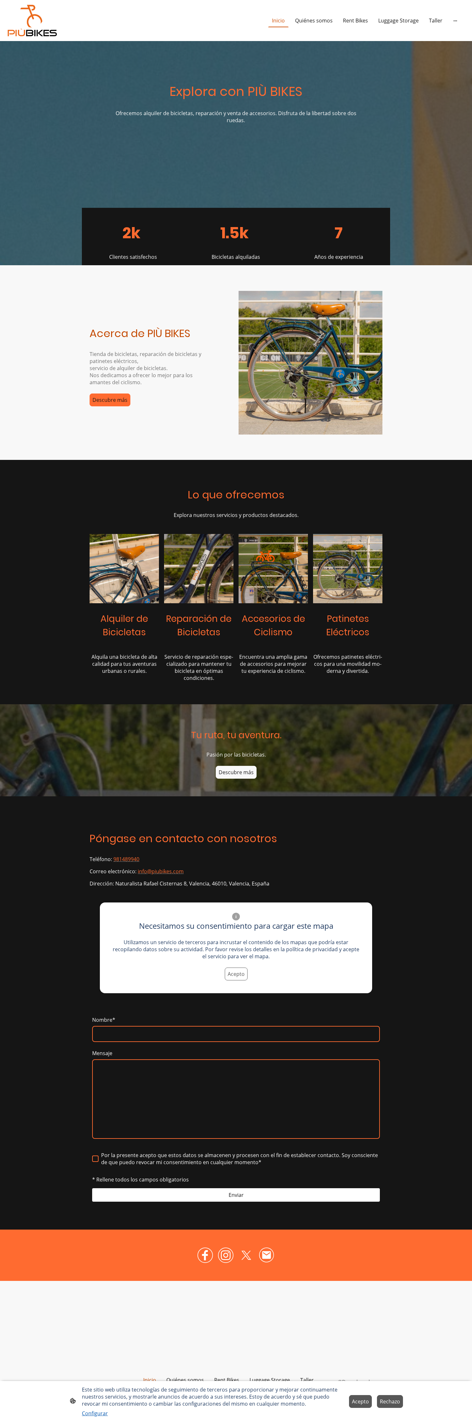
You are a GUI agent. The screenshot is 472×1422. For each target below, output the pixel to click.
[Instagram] (225, 1255)
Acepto (236, 974)
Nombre (103, 1019)
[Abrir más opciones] (455, 20)
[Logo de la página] (32, 20)
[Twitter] (246, 1255)
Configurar (95, 1413)
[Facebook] (205, 1255)
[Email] (267, 1255)
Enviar (236, 1194)
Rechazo (390, 1401)
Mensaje (102, 1053)
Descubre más (109, 399)
